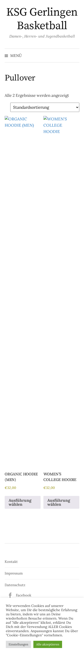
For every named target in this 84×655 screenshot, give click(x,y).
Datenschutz (15, 585)
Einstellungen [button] (18, 644)
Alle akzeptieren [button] (47, 644)
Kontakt (11, 561)
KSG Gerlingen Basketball (42, 19)
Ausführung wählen (20, 502)
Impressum (14, 573)
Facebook (23, 595)
